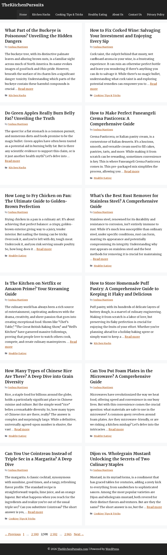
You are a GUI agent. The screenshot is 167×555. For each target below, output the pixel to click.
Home (23, 14)
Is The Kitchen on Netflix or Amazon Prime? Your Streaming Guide (37, 289)
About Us (117, 14)
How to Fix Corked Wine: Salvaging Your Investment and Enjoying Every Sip (125, 36)
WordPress (112, 549)
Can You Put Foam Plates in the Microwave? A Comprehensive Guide (121, 376)
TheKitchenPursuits (23, 4)
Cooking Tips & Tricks (69, 14)
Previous (13, 534)
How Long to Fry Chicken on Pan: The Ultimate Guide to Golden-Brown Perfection (38, 201)
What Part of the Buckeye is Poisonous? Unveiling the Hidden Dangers (38, 36)
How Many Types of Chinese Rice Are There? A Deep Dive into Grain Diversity (39, 376)
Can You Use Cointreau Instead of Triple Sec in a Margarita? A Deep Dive (38, 459)
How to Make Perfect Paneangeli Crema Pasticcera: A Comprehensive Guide (123, 119)
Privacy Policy (155, 14)
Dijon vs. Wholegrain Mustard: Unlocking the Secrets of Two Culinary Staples (120, 459)
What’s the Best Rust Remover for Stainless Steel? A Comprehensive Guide (124, 201)
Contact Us (135, 14)
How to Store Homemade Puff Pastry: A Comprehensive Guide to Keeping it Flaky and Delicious (124, 289)
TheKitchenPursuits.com (72, 549)
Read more (25, 89)
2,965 (68, 534)
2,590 (35, 534)
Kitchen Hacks (41, 14)
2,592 (53, 534)
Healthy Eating (97, 14)
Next (79, 534)
